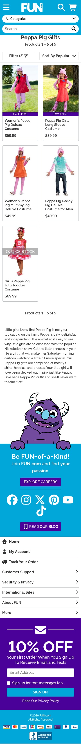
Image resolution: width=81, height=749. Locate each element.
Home (14, 541)
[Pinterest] (54, 500)
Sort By (55, 56)
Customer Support (18, 572)
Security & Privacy (18, 582)
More (6, 613)
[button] (73, 7)
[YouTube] (68, 500)
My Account (19, 552)
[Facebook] (12, 500)
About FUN (11, 602)
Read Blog (43, 526)
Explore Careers (40, 482)
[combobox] (35, 29)
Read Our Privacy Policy (40, 701)
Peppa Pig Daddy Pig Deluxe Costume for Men (59, 205)
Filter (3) (16, 56)
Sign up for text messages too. (37, 683)
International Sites (18, 592)
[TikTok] (41, 511)
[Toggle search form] (61, 7)
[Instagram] (26, 500)
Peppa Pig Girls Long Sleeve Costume (57, 125)
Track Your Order (23, 562)
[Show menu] (6, 7)
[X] (40, 500)
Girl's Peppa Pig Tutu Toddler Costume (17, 285)
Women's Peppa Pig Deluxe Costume (17, 125)
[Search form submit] (74, 29)
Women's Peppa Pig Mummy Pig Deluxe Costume (18, 205)
